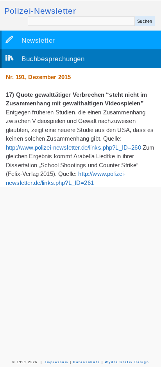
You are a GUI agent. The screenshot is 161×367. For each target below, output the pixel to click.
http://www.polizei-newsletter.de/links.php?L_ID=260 (73, 147)
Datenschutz (86, 362)
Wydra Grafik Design (127, 362)
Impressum (56, 362)
